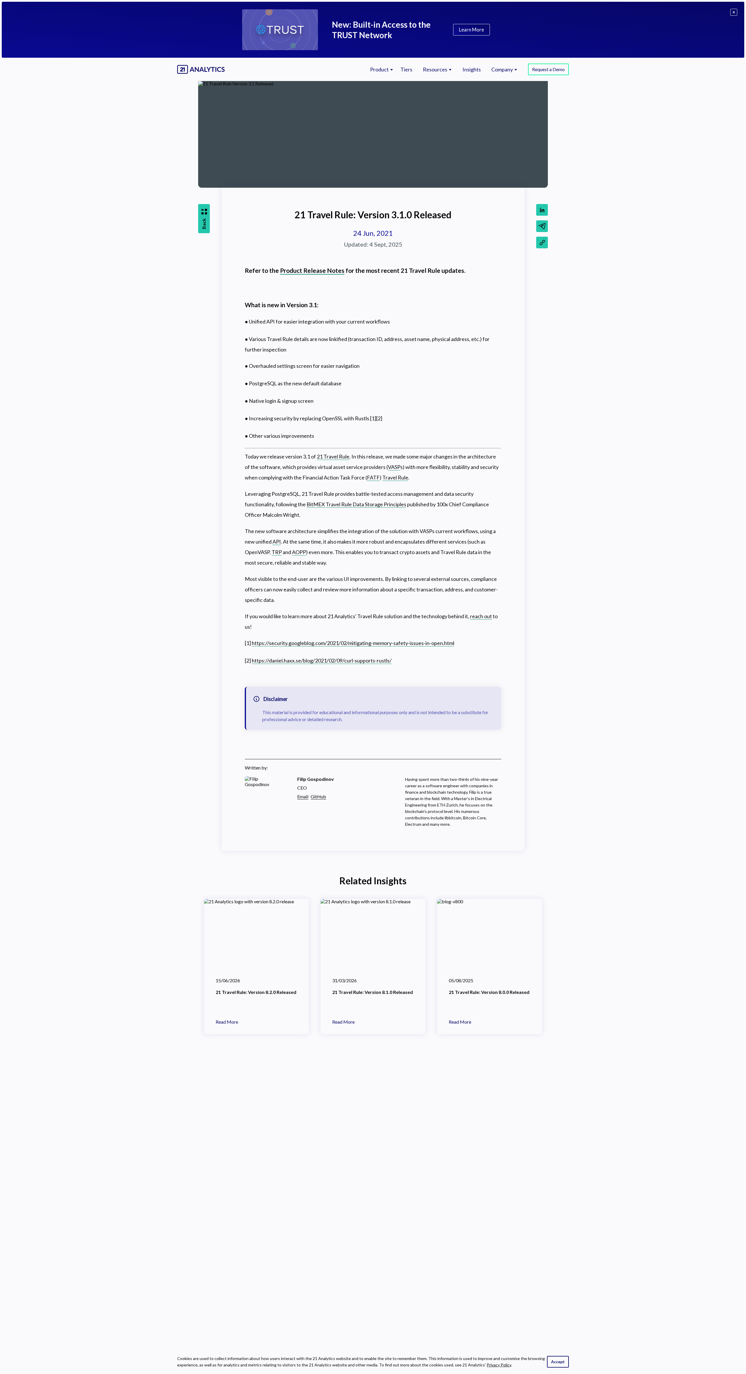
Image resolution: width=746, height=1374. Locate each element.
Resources (435, 69)
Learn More (471, 30)
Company (502, 69)
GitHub (318, 796)
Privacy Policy (499, 1364)
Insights (471, 69)
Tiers (406, 69)
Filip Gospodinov (315, 779)
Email (302, 796)
